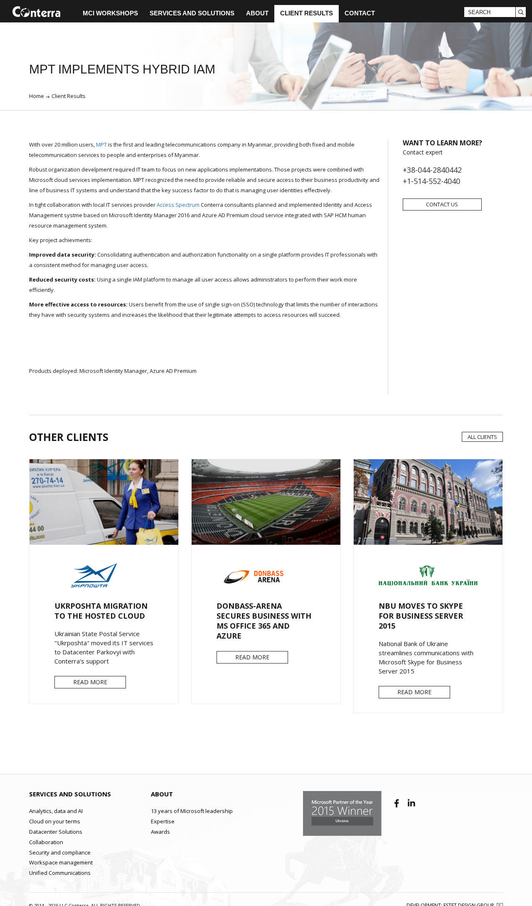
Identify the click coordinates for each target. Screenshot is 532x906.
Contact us (442, 204)
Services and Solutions (192, 13)
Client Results (306, 13)
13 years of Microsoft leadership (192, 811)
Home (36, 96)
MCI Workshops (110, 13)
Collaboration (46, 842)
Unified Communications (60, 873)
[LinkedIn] (411, 803)
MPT (101, 144)
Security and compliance (60, 852)
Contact (360, 13)
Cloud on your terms (54, 821)
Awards (160, 831)
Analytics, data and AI (56, 811)
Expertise (163, 821)
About (257, 13)
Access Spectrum (178, 204)
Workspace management (61, 862)
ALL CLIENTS (482, 437)
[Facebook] (397, 803)
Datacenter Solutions (55, 831)
